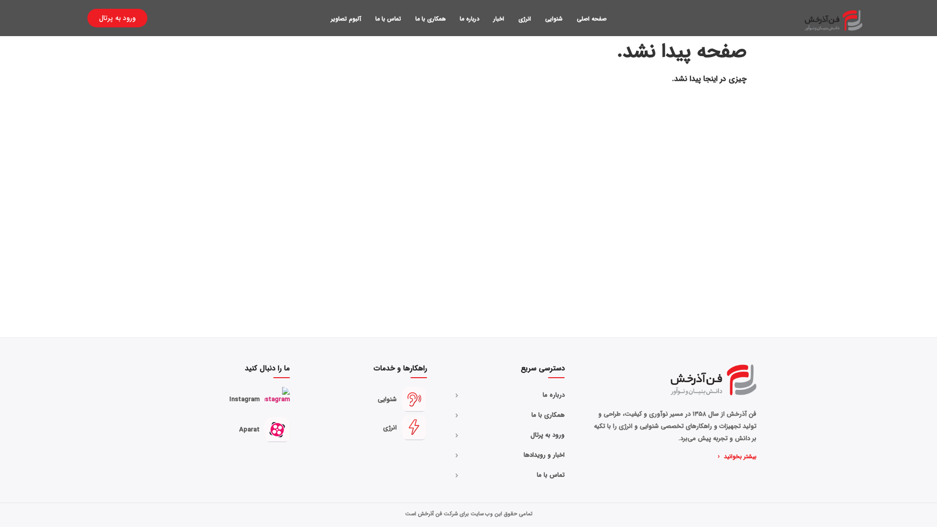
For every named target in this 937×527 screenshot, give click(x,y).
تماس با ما (388, 18)
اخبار (498, 18)
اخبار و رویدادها (510, 455)
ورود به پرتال (510, 435)
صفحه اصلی (592, 18)
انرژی (524, 18)
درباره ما (469, 18)
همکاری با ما (430, 18)
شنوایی (554, 18)
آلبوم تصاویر (346, 18)
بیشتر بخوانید (737, 456)
